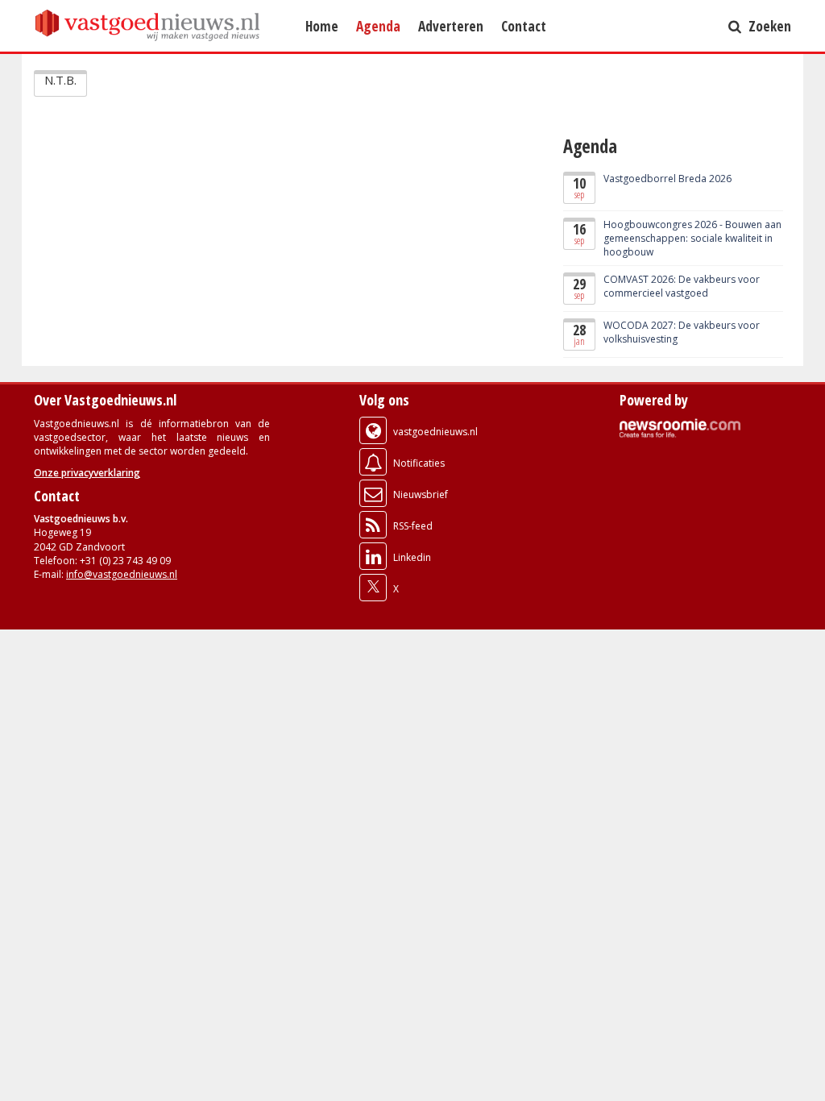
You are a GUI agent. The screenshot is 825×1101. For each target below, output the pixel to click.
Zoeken (768, 25)
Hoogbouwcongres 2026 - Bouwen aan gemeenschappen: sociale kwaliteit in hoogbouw (692, 238)
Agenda (378, 25)
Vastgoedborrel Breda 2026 (667, 178)
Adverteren (450, 25)
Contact (523, 25)
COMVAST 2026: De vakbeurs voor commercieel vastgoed (681, 286)
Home (321, 25)
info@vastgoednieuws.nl (121, 574)
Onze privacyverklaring (87, 473)
